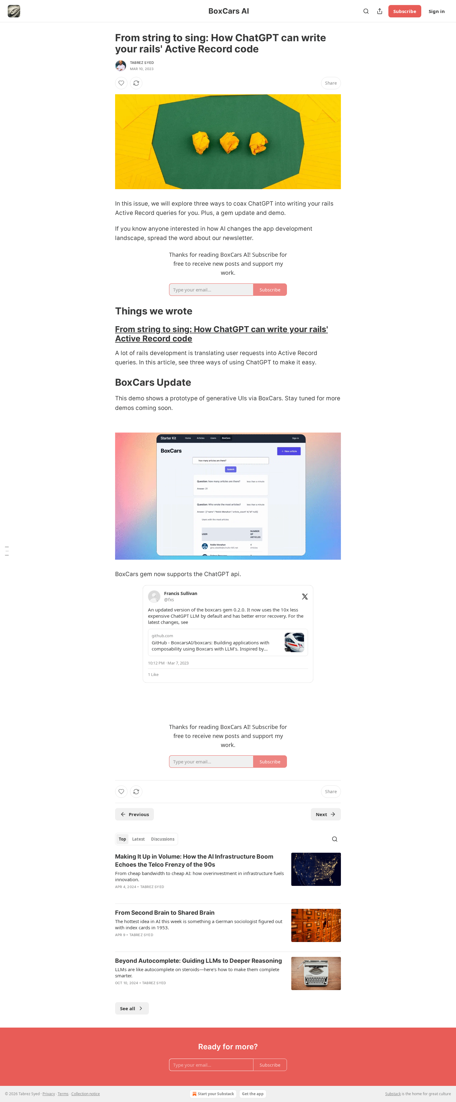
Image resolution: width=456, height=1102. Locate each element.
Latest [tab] (138, 839)
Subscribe (404, 11)
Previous (139, 814)
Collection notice (85, 1093)
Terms (63, 1093)
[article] (228, 875)
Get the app (253, 1093)
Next (321, 814)
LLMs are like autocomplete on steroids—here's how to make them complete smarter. (197, 972)
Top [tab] (122, 839)
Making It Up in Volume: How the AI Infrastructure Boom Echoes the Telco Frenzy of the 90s (194, 860)
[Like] (121, 83)
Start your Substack (216, 1093)
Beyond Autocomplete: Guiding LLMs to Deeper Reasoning (198, 960)
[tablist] (146, 839)
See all (127, 1008)
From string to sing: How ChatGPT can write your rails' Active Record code (221, 333)
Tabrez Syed (142, 62)
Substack (393, 1093)
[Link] (106, 311)
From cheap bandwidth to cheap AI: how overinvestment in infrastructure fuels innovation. (199, 876)
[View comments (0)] (175, 943)
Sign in (437, 11)
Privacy (48, 1093)
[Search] (366, 11)
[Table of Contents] (6, 551)
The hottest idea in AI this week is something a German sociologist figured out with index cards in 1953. (198, 924)
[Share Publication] (379, 11)
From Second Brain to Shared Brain (165, 912)
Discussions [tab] (162, 839)
